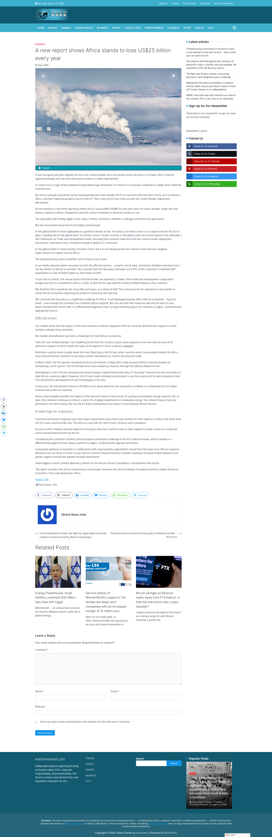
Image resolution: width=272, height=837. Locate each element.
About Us (163, 3)
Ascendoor (142, 832)
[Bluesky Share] (3, 419)
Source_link (41, 479)
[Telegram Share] (3, 433)
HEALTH (199, 27)
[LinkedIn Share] (3, 413)
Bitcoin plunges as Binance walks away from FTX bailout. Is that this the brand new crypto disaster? (158, 599)
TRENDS (90, 758)
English (231, 835)
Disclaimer (205, 3)
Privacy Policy (189, 3)
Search (140, 758)
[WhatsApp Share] (3, 426)
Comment (41, 649)
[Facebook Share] (3, 400)
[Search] (234, 27)
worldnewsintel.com (74, 823)
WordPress (170, 832)
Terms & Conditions (224, 3)
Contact (175, 3)
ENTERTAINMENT (154, 27)
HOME (40, 27)
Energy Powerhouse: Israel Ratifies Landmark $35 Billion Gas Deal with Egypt (55, 597)
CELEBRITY (173, 27)
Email (115, 691)
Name (39, 691)
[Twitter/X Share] (3, 406)
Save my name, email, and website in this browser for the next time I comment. (85, 721)
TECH (211, 27)
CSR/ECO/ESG (133, 27)
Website (40, 706)
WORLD (52, 27)
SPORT (187, 27)
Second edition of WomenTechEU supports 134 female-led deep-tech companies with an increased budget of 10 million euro (106, 602)
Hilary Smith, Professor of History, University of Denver (206, 803)
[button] (4, 439)
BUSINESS (102, 27)
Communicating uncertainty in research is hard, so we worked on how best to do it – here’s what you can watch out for (211, 52)
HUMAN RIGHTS (84, 27)
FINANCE (66, 27)
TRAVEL (116, 27)
